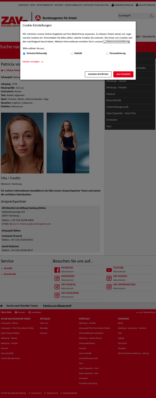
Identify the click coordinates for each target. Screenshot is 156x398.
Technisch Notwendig (37, 53)
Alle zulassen (123, 74)
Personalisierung (118, 53)
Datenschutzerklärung (117, 42)
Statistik (78, 53)
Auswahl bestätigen (98, 74)
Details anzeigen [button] (31, 62)
